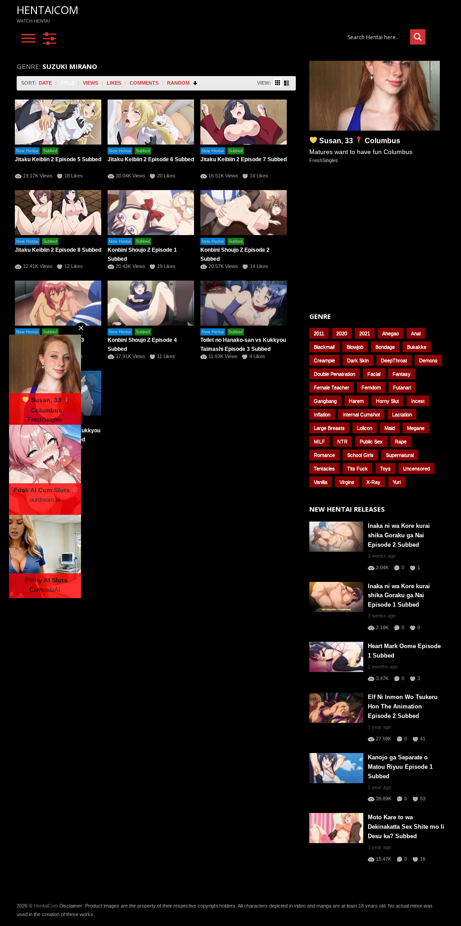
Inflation (322, 414)
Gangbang (325, 401)
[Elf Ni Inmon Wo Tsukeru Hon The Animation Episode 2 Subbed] (336, 708)
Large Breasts (329, 428)
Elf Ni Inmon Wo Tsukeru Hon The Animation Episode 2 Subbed (403, 706)
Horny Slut (387, 401)
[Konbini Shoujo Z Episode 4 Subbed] (151, 303)
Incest (418, 401)
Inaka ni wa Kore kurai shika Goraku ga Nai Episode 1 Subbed (399, 595)
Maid (389, 428)
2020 (341, 333)
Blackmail (324, 347)
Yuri (397, 482)
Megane (416, 428)
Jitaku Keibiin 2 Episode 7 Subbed (243, 159)
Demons (428, 360)
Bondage (385, 347)
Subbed (50, 151)
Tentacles (324, 468)
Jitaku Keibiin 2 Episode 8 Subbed (58, 250)
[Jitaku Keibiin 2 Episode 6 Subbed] (151, 122)
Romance (324, 455)
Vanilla (320, 482)
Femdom (371, 387)
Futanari (402, 387)
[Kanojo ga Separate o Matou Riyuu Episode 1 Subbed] (336, 768)
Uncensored (416, 468)
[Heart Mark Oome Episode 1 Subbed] (336, 657)
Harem (356, 401)
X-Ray (373, 482)
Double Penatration (334, 374)
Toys (385, 468)
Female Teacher (331, 387)
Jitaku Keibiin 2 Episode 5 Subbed (58, 159)
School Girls (360, 455)
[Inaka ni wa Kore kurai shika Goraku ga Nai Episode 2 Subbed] (336, 537)
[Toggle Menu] (28, 38)
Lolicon (364, 428)
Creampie (324, 360)
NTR (342, 441)
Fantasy (402, 374)
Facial (373, 374)
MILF (319, 441)
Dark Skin (358, 360)
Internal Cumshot (361, 414)
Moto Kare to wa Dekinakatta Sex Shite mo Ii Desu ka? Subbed (406, 827)
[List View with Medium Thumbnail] (286, 83)
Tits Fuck (357, 468)
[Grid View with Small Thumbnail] (277, 82)
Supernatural (400, 455)
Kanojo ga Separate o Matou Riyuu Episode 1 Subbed (400, 767)
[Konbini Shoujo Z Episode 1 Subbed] (151, 212)
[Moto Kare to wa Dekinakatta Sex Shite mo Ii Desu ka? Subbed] (336, 828)
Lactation (402, 414)
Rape (401, 441)
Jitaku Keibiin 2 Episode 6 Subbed (151, 159)
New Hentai (27, 151)
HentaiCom (47, 9)
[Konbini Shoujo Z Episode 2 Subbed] (243, 212)
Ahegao (390, 333)
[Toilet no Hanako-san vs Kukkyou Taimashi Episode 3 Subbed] (243, 303)
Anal (415, 333)
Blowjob (355, 347)
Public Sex (371, 441)
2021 (364, 333)
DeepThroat (394, 360)
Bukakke (416, 347)
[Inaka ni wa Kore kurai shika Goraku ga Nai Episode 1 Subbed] (336, 597)
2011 (319, 333)
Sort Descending (195, 83)
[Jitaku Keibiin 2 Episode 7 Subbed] (243, 122)
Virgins (346, 482)
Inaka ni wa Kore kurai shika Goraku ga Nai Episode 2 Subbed (399, 535)
